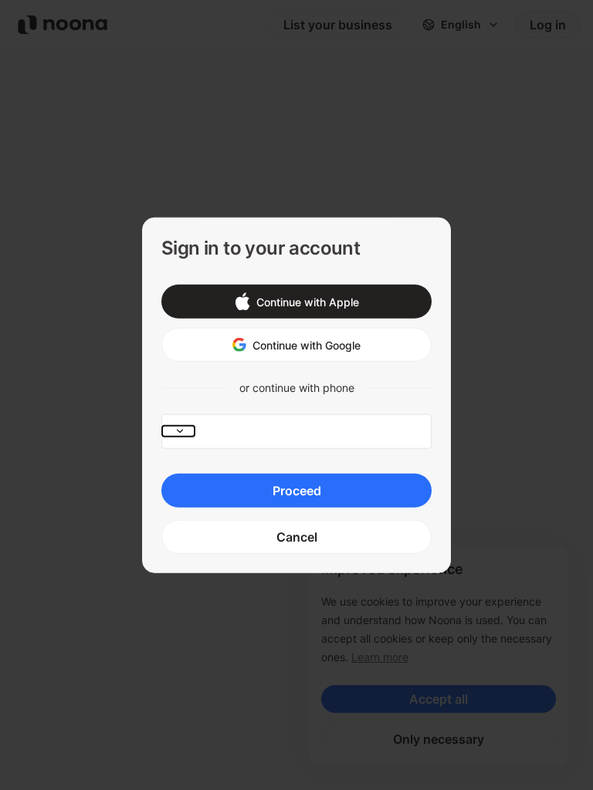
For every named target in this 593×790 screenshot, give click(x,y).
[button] (296, 302)
